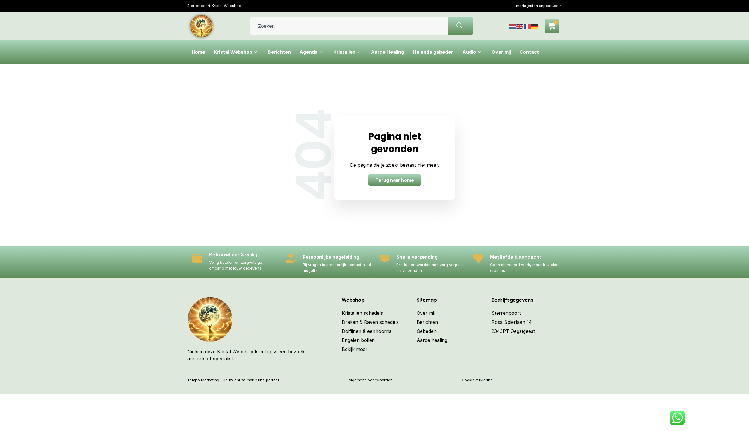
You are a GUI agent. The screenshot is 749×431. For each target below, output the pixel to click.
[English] (520, 26)
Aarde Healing (387, 52)
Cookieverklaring (477, 380)
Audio (469, 52)
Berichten (279, 52)
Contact (529, 52)
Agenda (309, 52)
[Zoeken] (460, 26)
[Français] (527, 26)
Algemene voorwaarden (370, 380)
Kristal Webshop (233, 52)
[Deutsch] (535, 26)
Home (198, 52)
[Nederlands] (512, 26)
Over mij (501, 52)
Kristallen (344, 52)
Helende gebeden (433, 52)
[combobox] (349, 26)
